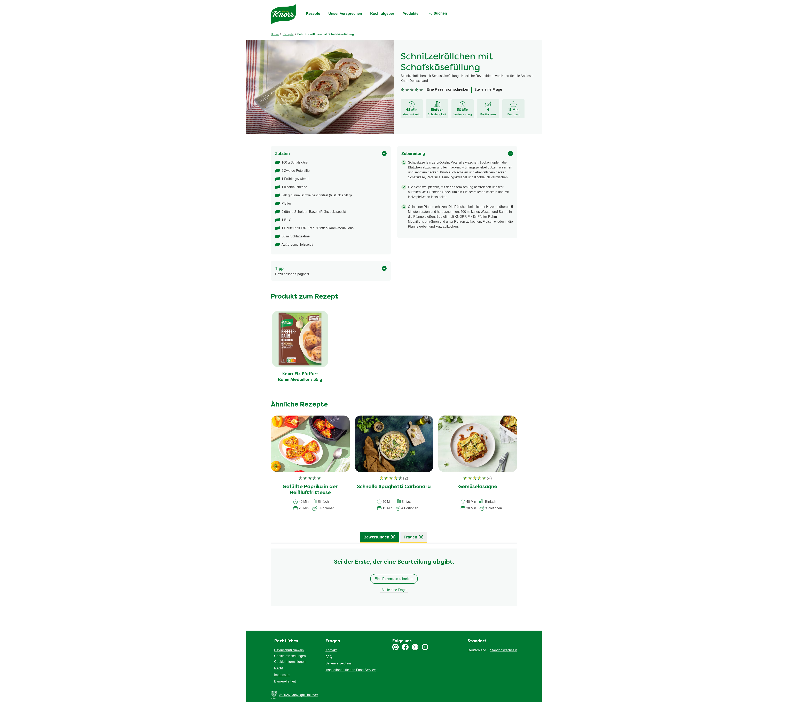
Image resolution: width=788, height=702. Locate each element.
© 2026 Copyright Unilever (298, 695)
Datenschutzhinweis (289, 650)
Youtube (425, 647)
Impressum (282, 675)
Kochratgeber (382, 13)
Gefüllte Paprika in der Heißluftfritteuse (310, 490)
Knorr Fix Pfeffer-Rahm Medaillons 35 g (300, 377)
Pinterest (395, 647)
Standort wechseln (503, 650)
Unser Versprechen (345, 13)
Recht (278, 668)
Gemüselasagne (477, 487)
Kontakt (331, 650)
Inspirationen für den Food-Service (350, 670)
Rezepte (313, 13)
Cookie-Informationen (290, 661)
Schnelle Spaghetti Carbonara (394, 487)
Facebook (405, 647)
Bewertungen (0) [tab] (379, 537)
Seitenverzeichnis (338, 663)
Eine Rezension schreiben (394, 579)
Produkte (410, 13)
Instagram (415, 647)
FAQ (328, 656)
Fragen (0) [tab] (414, 537)
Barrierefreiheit (285, 681)
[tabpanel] (394, 579)
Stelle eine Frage (394, 590)
